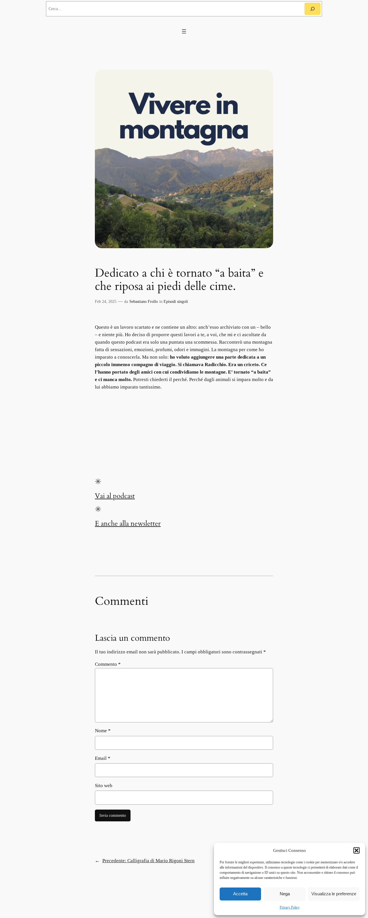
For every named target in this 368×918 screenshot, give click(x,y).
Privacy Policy (290, 907)
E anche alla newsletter (128, 523)
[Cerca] (312, 9)
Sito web (103, 785)
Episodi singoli (176, 301)
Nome (103, 730)
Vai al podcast (115, 496)
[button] (356, 850)
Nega (285, 893)
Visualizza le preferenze (333, 893)
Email (102, 758)
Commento (108, 664)
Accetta (240, 893)
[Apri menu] (184, 31)
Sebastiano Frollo (143, 301)
